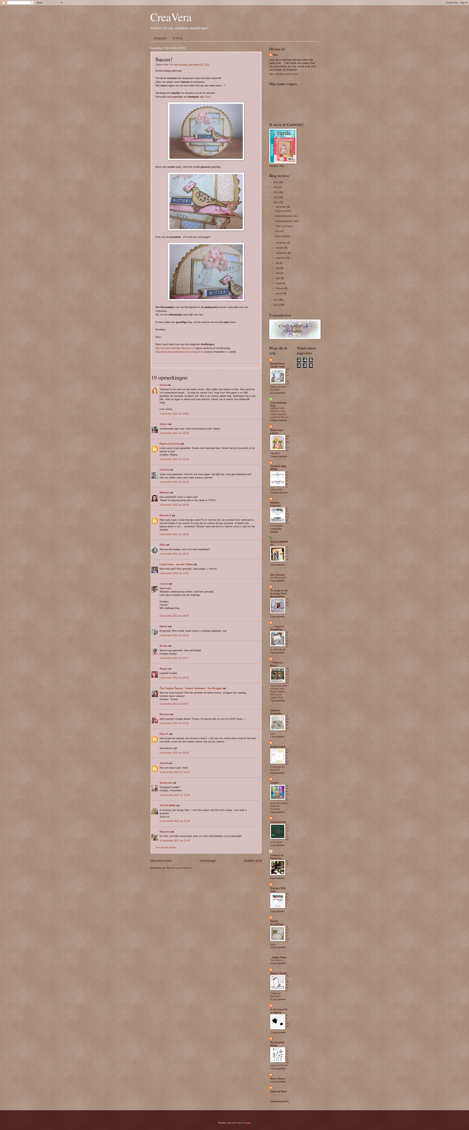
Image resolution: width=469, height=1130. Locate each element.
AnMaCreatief (277, 746)
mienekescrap (278, 822)
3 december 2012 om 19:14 (174, 553)
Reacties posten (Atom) (178, 868)
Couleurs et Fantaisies (276, 857)
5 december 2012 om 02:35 (174, 723)
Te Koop (178, 38)
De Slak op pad (278, 577)
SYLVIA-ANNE (168, 805)
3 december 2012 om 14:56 (174, 413)
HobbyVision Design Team (277, 365)
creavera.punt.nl (279, 1101)
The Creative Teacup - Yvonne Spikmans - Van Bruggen (191, 688)
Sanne (163, 385)
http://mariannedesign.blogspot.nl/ (175, 348)
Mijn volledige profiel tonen (283, 74)
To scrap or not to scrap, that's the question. (278, 593)
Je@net (164, 763)
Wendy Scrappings (276, 922)
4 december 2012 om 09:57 (174, 703)
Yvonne (164, 583)
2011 (276, 299)
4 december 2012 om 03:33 (174, 677)
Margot (163, 668)
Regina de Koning (170, 443)
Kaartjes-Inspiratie (275, 504)
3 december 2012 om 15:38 (174, 459)
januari (280, 293)
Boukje (163, 645)
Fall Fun (287, 898)
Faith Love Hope (284, 226)
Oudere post (253, 861)
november (281, 242)
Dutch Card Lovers (276, 431)
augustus (281, 258)
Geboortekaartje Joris (286, 216)
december (281, 206)
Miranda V (165, 515)
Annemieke (166, 782)
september (282, 253)
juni (278, 268)
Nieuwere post (160, 861)
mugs (287, 864)
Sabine (163, 424)
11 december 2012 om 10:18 (175, 772)
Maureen (164, 714)
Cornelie (164, 469)
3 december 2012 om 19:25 (174, 615)
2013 (276, 197)
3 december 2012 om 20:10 (174, 635)
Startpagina (160, 38)
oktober (280, 247)
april (278, 278)
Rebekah (164, 492)
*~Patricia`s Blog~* (276, 664)
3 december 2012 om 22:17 (174, 658)
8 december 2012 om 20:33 (174, 752)
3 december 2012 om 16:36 (174, 504)
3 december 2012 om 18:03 (174, 534)
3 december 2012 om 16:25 (174, 482)
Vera (172, 64)
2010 (276, 305)
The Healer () (276, 960)
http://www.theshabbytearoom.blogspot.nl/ (179, 351)
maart (279, 283)
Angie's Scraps (278, 973)
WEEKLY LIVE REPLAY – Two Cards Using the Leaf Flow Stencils (279, 413)
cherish (287, 602)
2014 (276, 192)
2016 (276, 182)
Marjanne (165, 831)
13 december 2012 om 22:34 (175, 821)
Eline (207, 96)
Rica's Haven (277, 1078)
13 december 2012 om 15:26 (175, 795)
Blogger (246, 1122)
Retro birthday (282, 236)
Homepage (208, 861)
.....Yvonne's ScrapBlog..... (278, 628)
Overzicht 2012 (283, 211)
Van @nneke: (277, 574)
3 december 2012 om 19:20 (174, 573)
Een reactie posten (166, 847)
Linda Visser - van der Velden (176, 564)
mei (278, 273)
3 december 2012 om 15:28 (174, 433)
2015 (276, 187)
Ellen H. (164, 734)
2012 (276, 202)
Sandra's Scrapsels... (277, 712)
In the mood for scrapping (279, 1011)
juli (278, 263)
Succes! (279, 231)
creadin (274, 782)
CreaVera (171, 17)
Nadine (163, 626)
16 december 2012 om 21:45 (175, 840)
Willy (162, 544)
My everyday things (277, 1044)
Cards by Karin (278, 1091)
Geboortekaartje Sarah (287, 221)
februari (280, 288)
